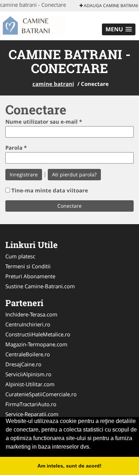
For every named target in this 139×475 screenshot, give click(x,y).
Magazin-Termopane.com (36, 344)
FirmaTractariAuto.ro (30, 404)
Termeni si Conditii (28, 266)
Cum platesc (20, 256)
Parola (16, 147)
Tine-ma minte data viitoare (49, 190)
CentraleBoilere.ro (27, 354)
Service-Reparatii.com (31, 414)
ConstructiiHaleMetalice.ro (37, 334)
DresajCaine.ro (23, 364)
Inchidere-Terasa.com (31, 314)
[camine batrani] (44, 25)
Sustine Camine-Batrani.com (40, 286)
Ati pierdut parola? (74, 174)
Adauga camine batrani (110, 5)
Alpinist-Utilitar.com (30, 384)
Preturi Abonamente (30, 276)
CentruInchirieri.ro (27, 324)
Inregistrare (24, 174)
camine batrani (53, 83)
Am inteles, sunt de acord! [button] (69, 466)
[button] (118, 29)
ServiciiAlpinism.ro (28, 374)
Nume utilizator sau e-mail (43, 121)
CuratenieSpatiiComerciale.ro (41, 394)
